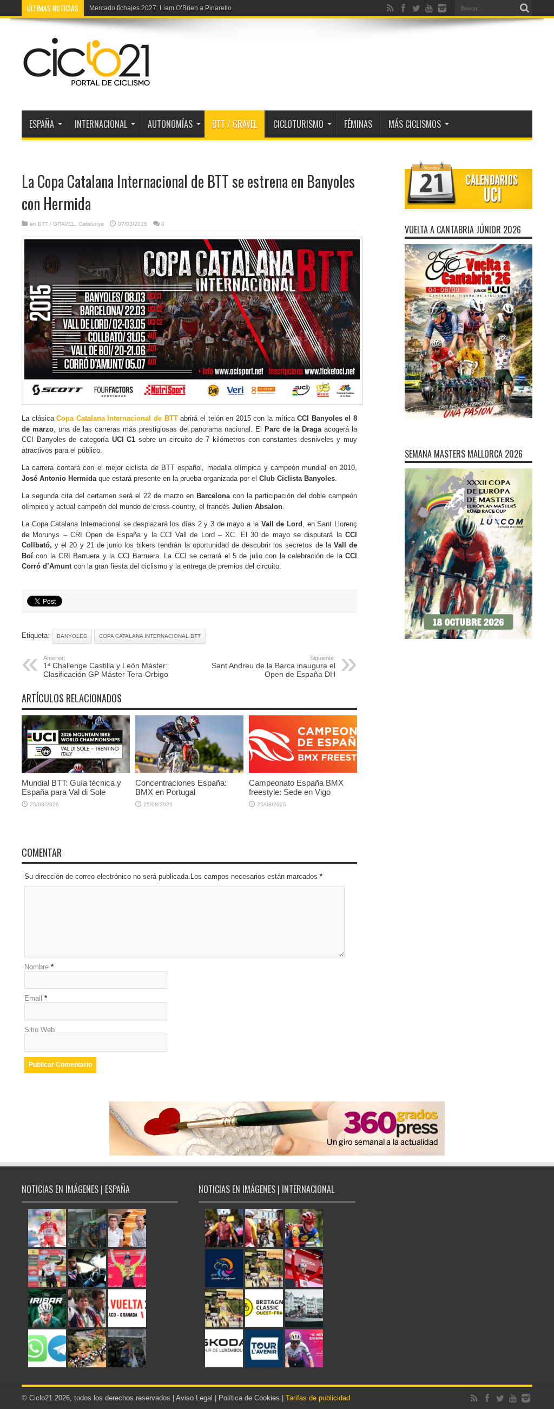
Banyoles (72, 636)
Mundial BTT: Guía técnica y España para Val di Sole (71, 787)
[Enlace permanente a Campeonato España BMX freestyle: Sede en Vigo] (303, 770)
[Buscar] (524, 8)
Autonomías (170, 124)
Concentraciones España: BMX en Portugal (181, 787)
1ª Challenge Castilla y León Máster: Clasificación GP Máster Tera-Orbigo (105, 667)
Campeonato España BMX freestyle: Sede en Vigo (296, 787)
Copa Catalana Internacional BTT (150, 636)
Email (33, 998)
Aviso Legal (194, 1398)
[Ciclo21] (87, 83)
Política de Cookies (249, 1398)
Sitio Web (39, 1030)
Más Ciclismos (414, 124)
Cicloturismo (298, 124)
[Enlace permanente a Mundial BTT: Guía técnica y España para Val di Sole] (76, 770)
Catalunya (91, 224)
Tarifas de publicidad (318, 1398)
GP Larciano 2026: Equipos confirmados (148, 8)
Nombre (36, 967)
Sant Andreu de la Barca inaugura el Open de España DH (273, 667)
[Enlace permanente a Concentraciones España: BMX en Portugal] (189, 770)
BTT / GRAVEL (234, 124)
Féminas (358, 124)
